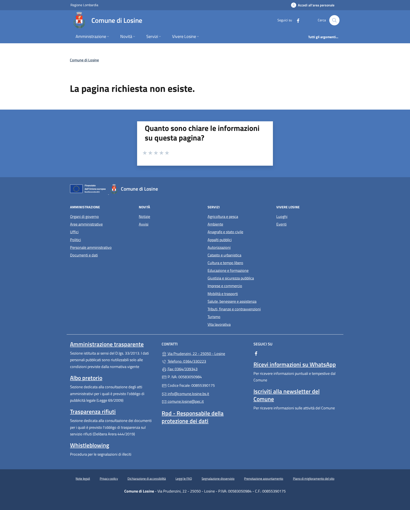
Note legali (83, 478)
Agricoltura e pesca (223, 216)
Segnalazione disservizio (218, 478)
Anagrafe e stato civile (225, 232)
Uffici (74, 232)
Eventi (281, 224)
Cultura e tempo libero (225, 263)
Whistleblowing (89, 445)
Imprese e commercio (225, 286)
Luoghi (281, 216)
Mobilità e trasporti (223, 294)
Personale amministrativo (91, 247)
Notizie (144, 216)
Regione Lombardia (84, 4)
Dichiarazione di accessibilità (146, 478)
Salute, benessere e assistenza (232, 301)
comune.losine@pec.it (185, 401)
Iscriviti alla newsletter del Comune (286, 395)
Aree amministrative (86, 224)
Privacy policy (109, 478)
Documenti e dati (84, 255)
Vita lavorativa (219, 324)
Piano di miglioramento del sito (313, 478)
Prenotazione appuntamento (263, 478)
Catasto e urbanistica (224, 255)
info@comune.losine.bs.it (188, 394)
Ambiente (215, 224)
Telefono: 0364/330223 (186, 361)
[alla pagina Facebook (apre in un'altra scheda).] (296, 20)
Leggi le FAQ (184, 478)
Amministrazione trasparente (107, 344)
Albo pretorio (86, 377)
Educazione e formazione (228, 270)
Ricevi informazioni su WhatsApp (294, 364)
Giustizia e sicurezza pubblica (231, 278)
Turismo (214, 317)
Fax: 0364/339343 (182, 369)
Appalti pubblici (220, 240)
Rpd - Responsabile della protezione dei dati (193, 417)
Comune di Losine (84, 60)
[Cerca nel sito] (334, 20)
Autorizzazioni (219, 247)
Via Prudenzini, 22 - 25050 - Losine (207, 353)
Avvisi (143, 224)
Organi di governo (84, 216)
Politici (75, 240)
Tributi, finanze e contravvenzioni (234, 309)
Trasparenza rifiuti (93, 411)
